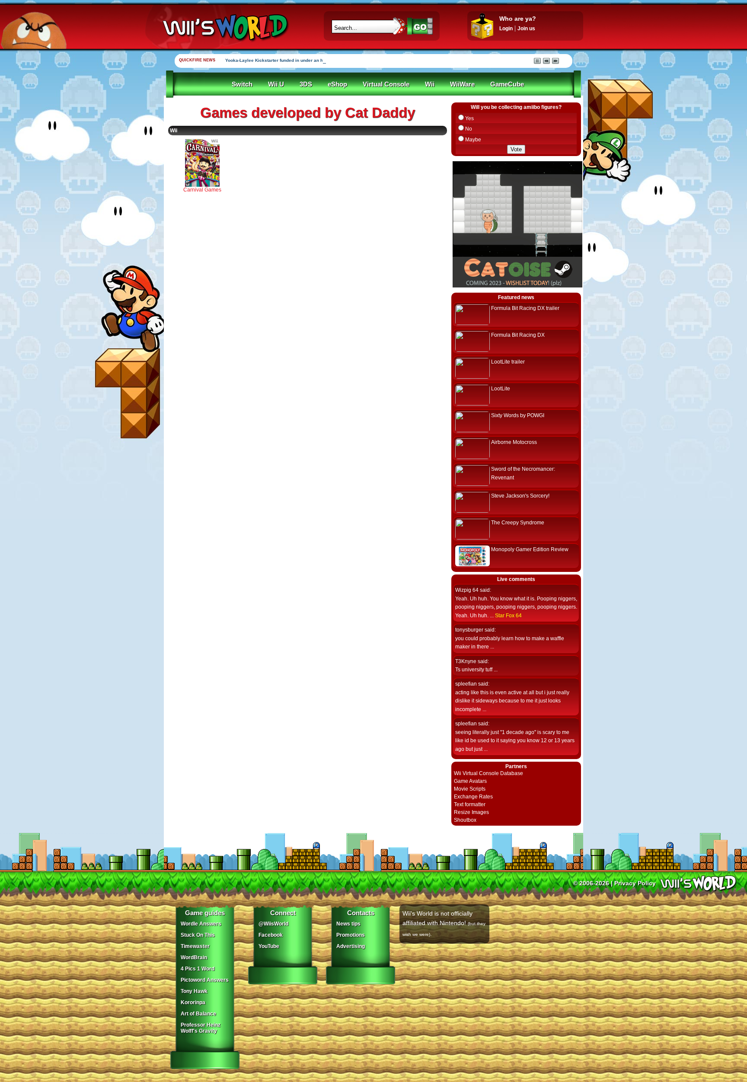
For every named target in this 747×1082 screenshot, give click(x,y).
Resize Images (471, 812)
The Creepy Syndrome (517, 523)
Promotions (350, 935)
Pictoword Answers (205, 980)
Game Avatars (470, 781)
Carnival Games (202, 190)
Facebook (271, 935)
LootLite (500, 389)
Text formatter (469, 804)
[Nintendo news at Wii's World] (224, 27)
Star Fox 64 (508, 616)
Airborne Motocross (514, 442)
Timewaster (195, 946)
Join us (526, 29)
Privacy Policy (635, 883)
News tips (348, 924)
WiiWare (462, 84)
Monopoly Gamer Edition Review (529, 549)
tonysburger (469, 630)
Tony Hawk (194, 991)
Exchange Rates (473, 797)
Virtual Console (386, 84)
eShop (337, 84)
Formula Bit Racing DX (518, 335)
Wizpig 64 (467, 590)
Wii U (276, 84)
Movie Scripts (469, 789)
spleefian (466, 684)
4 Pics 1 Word (197, 969)
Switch (242, 84)
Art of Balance (198, 1014)
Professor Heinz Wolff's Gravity (200, 1028)
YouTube (269, 946)
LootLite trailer (508, 362)
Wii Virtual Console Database (488, 773)
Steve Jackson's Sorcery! (520, 496)
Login (506, 29)
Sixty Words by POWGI (517, 415)
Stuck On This (198, 935)
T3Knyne (465, 661)
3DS (306, 84)
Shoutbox (465, 820)
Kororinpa (193, 1002)
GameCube (507, 84)
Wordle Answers (201, 924)
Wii (429, 84)
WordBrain (194, 957)
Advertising (350, 946)
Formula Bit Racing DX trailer (525, 308)
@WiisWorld (273, 924)
